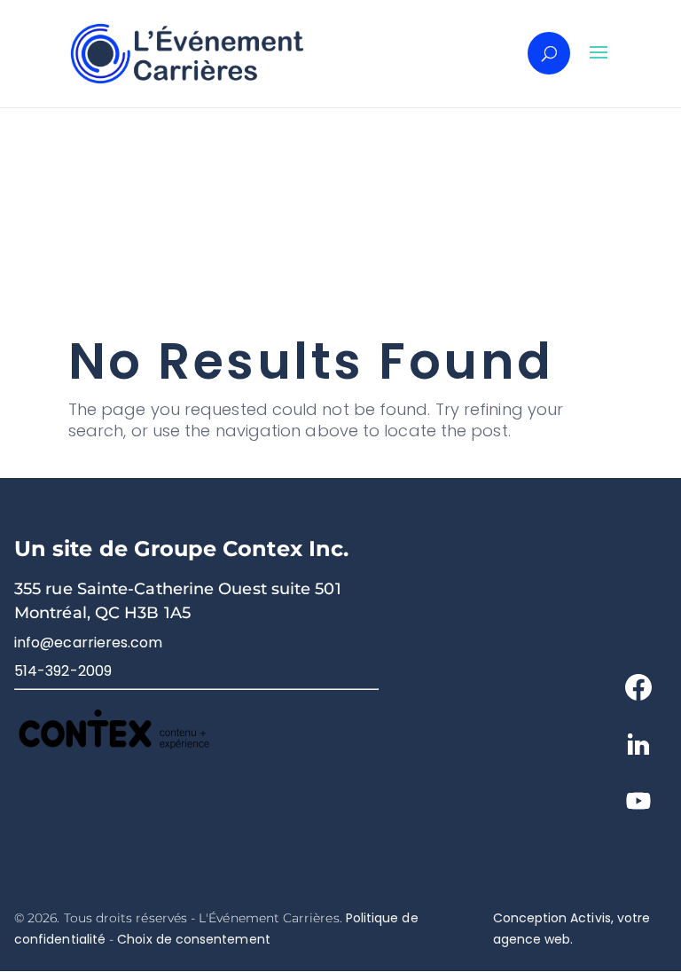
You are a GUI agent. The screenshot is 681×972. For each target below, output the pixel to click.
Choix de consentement (193, 939)
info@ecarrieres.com (88, 642)
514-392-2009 (63, 671)
